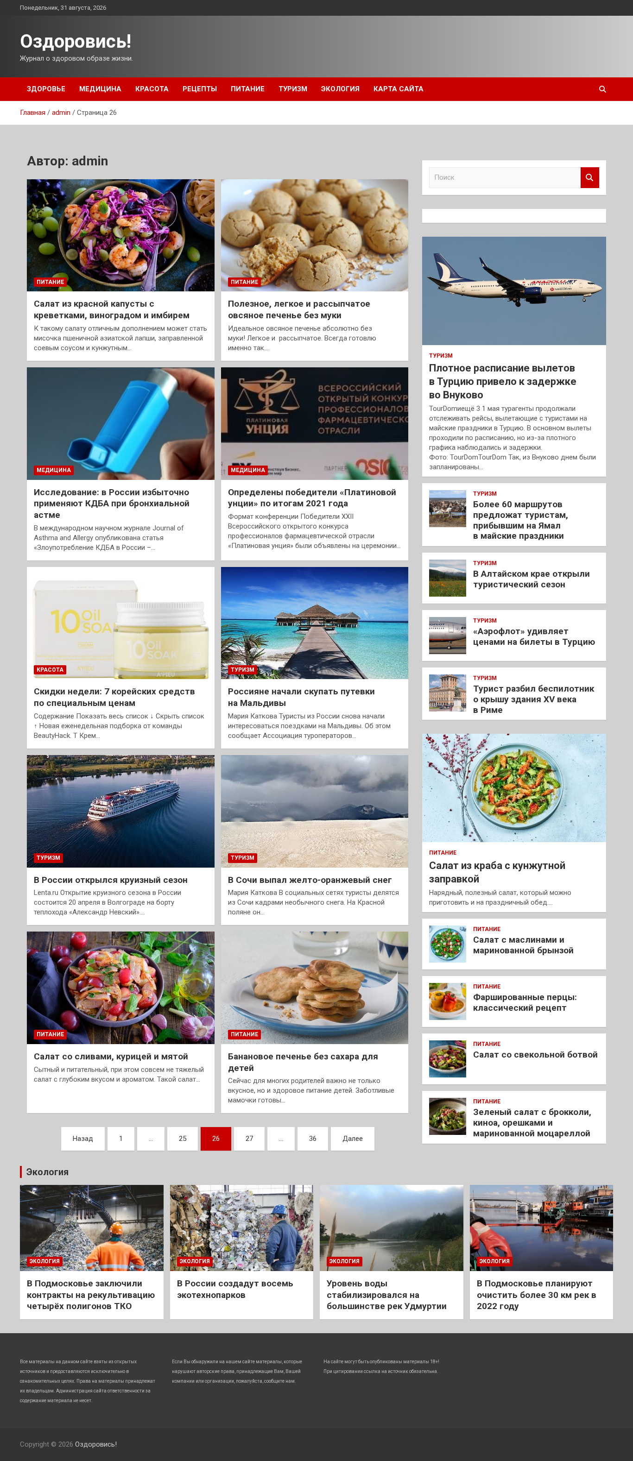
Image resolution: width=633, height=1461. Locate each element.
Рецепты (200, 89)
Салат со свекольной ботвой (535, 1054)
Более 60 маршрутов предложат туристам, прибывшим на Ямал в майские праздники (520, 520)
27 (249, 1138)
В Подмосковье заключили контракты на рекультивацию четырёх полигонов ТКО (91, 1294)
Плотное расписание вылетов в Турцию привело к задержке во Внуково (502, 381)
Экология (340, 89)
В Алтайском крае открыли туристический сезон (531, 579)
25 (182, 1138)
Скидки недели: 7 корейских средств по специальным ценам (114, 697)
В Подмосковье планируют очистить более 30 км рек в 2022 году (536, 1294)
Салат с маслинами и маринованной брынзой (523, 945)
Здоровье (46, 89)
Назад (83, 1138)
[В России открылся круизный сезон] (120, 811)
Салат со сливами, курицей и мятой (111, 1056)
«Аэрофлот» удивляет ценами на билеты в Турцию (534, 636)
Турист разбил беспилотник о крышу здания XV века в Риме (533, 699)
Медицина (100, 89)
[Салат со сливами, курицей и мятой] (120, 987)
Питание (248, 89)
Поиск (590, 177)
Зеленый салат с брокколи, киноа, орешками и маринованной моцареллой (532, 1123)
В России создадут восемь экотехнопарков (235, 1289)
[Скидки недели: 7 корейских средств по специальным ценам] (120, 623)
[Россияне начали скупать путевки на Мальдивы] (314, 623)
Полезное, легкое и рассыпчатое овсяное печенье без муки (299, 309)
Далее (352, 1138)
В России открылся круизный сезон (111, 880)
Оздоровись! (75, 41)
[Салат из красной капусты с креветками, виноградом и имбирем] (120, 235)
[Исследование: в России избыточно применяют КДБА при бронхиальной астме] (120, 423)
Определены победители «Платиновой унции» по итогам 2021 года (312, 498)
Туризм (293, 89)
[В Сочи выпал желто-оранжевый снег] (314, 811)
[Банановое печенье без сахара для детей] (314, 987)
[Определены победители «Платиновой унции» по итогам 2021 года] (314, 423)
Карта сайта (398, 89)
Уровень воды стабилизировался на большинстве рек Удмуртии (387, 1294)
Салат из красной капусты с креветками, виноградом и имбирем (112, 309)
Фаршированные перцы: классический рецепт (525, 1002)
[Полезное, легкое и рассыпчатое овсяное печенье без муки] (314, 235)
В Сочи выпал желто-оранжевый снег (310, 880)
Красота (152, 89)
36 (312, 1138)
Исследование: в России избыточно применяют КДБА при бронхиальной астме (112, 503)
